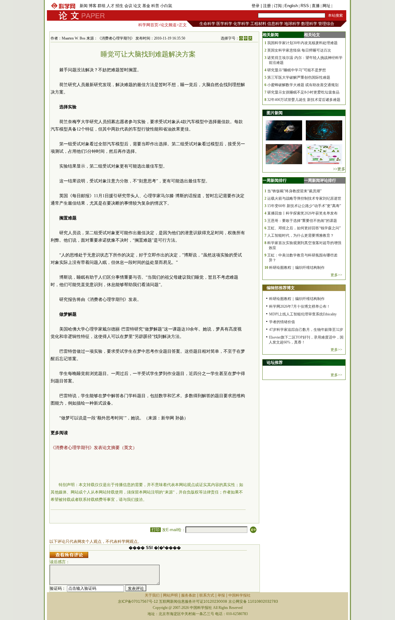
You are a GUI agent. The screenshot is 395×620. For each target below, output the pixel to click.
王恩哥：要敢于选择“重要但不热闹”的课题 (302, 220)
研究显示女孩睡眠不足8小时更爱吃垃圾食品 (303, 92)
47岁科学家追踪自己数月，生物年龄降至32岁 (306, 329)
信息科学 (275, 23)
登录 (256, 5)
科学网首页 (148, 25)
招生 (119, 5)
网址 (326, 5)
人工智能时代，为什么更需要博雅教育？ (300, 235)
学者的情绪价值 (282, 322)
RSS (305, 5)
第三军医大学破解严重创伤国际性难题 (298, 77)
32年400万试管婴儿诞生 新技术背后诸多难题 (303, 100)
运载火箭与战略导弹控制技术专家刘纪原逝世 (304, 198)
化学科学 (241, 23)
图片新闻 (275, 112)
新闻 (84, 5)
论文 (137, 5)
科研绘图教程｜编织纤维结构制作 (297, 267)
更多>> (336, 275)
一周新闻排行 (275, 180)
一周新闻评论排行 (320, 180)
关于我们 (152, 595)
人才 (110, 5)
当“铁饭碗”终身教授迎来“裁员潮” (294, 191)
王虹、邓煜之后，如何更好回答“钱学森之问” (304, 228)
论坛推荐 (275, 362)
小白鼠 (166, 5)
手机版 (339, 5)
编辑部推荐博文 (281, 287)
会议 (128, 5)
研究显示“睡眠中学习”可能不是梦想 (296, 70)
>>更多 (339, 169)
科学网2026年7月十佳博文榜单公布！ (299, 306)
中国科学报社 (239, 595)
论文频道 (168, 25)
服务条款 (188, 595)
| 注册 (266, 5)
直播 (316, 5)
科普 (155, 5)
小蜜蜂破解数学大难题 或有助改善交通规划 (303, 85)
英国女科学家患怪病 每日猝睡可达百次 (299, 50)
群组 (102, 5)
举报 (221, 595)
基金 (146, 5)
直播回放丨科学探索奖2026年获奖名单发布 (302, 213)
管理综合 (326, 23)
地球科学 (292, 23)
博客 (93, 5)
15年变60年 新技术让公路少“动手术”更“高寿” (304, 206)
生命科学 (207, 23)
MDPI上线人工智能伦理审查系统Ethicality (303, 314)
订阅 (278, 5)
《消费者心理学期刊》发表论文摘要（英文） (94, 447)
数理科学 (309, 23)
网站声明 (170, 595)
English (291, 5)
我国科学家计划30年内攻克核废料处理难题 (302, 43)
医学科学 (224, 23)
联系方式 (206, 595)
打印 (155, 529)
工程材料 (258, 23)
